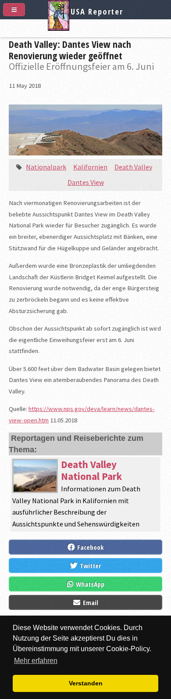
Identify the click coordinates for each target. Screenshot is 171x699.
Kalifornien (90, 166)
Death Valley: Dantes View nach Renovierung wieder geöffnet (70, 49)
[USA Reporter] (85, 27)
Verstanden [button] (86, 683)
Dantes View (86, 182)
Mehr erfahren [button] (35, 660)
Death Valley (133, 166)
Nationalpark (46, 166)
